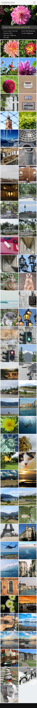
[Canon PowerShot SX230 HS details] (28, 27)
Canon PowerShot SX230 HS (18, 27)
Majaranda (30, 33)
